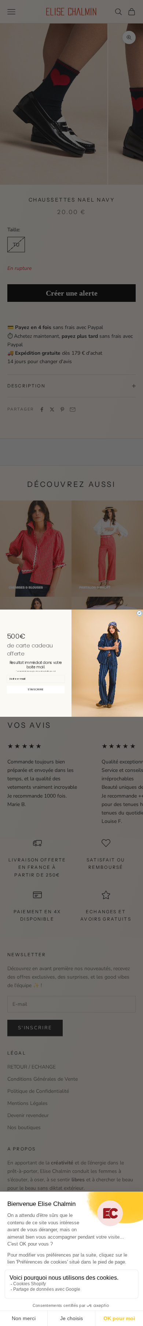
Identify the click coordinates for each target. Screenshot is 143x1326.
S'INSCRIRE (36, 689)
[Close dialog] (139, 612)
